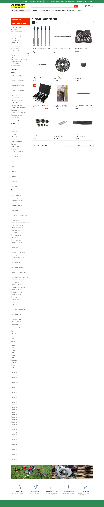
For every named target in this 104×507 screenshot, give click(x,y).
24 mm (14, 352)
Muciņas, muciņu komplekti (17, 34)
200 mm (14, 414)
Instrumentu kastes (15, 40)
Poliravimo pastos (17, 292)
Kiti (13, 245)
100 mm (14, 372)
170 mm (14, 402)
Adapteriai (15, 198)
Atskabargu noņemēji (16, 36)
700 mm (14, 459)
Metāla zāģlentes (15, 29)
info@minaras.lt (82, 1)
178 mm (14, 404)
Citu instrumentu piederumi (17, 27)
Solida (14, 181)
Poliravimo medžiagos (18, 287)
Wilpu (14, 186)
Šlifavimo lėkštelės (17, 322)
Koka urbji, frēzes (15, 48)
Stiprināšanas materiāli (16, 61)
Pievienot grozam (42, 52)
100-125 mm (15, 375)
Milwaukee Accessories (18, 159)
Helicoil (14, 232)
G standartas (16, 230)
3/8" (13, 338)
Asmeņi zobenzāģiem (15, 65)
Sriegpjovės (16, 312)
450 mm (14, 456)
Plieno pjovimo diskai (18, 279)
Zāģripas (13, 57)
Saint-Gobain (16, 179)
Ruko (14, 176)
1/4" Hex (14, 333)
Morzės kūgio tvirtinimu (19, 272)
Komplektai (15, 250)
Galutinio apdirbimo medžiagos (20, 222)
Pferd (14, 166)
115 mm (14, 377)
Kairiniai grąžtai (16, 240)
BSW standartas (16, 210)
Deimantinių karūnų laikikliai (19, 215)
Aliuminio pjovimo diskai (18, 200)
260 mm (14, 437)
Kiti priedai (15, 247)
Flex (13, 139)
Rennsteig (15, 174)
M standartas (16, 274)
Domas (14, 129)
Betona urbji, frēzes (15, 46)
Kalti (12, 44)
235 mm (14, 427)
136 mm (14, 387)
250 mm (14, 429)
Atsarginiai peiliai (17, 205)
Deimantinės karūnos (18, 217)
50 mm (14, 360)
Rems (14, 171)
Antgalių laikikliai (17, 203)
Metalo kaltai (16, 265)
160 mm (14, 397)
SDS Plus (15, 307)
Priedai (14, 297)
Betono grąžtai (16, 208)
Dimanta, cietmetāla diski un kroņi (19, 59)
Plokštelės (15, 282)
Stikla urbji (13, 38)
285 (79, 145)
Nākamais (90, 145)
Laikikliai (15, 255)
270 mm (14, 439)
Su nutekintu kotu (17, 314)
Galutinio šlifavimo (17, 225)
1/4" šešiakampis (16, 336)
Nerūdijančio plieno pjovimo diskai (20, 277)
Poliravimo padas (17, 289)
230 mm (14, 424)
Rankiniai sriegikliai (17, 299)
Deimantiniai (15, 213)
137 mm (14, 390)
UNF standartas (16, 319)
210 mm (14, 419)
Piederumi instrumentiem (19, 21)
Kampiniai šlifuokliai (17, 242)
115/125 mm (15, 380)
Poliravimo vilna (16, 294)
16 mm (14, 345)
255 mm (14, 434)
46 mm (14, 357)
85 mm (14, 370)
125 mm (15, 382)
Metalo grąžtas (16, 262)
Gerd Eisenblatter (17, 141)
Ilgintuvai (15, 237)
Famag (14, 136)
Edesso (14, 131)
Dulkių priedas (16, 220)
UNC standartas (17, 317)
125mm (14, 385)
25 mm (14, 355)
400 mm (14, 452)
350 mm (14, 447)
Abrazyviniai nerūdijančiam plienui (20, 193)
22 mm (14, 350)
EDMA (14, 134)
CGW (13, 126)
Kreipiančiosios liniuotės (18, 252)
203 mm (14, 417)
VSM (13, 183)
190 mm (14, 412)
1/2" (13, 331)
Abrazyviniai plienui (17, 195)
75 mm (14, 362)
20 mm (14, 347)
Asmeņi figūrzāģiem (15, 63)
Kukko (14, 149)
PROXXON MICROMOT (17, 169)
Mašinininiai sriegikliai (18, 257)
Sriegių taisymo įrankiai (18, 309)
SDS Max (15, 304)
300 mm (14, 442)
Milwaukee (15, 156)
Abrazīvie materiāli (15, 51)
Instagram (53, 503)
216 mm (14, 422)
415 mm (14, 454)
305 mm (14, 444)
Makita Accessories (17, 151)
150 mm (14, 395)
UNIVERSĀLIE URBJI (14, 42)
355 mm (14, 449)
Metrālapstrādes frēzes (16, 31)
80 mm (14, 367)
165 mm (14, 399)
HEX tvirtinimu (16, 235)
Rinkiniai (15, 302)
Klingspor (15, 146)
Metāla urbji (13, 53)
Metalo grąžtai (17, 260)
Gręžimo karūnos (17, 227)
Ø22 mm (14, 461)
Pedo (14, 164)
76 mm (14, 365)
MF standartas (16, 270)
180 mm (14, 407)
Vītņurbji (13, 55)
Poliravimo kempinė (17, 284)
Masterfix (15, 154)
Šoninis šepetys (16, 324)
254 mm (14, 432)
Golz (14, 144)
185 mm (14, 409)
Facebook (49, 503)
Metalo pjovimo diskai (18, 267)
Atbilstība (82, 22)
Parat (14, 161)
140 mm (14, 392)
